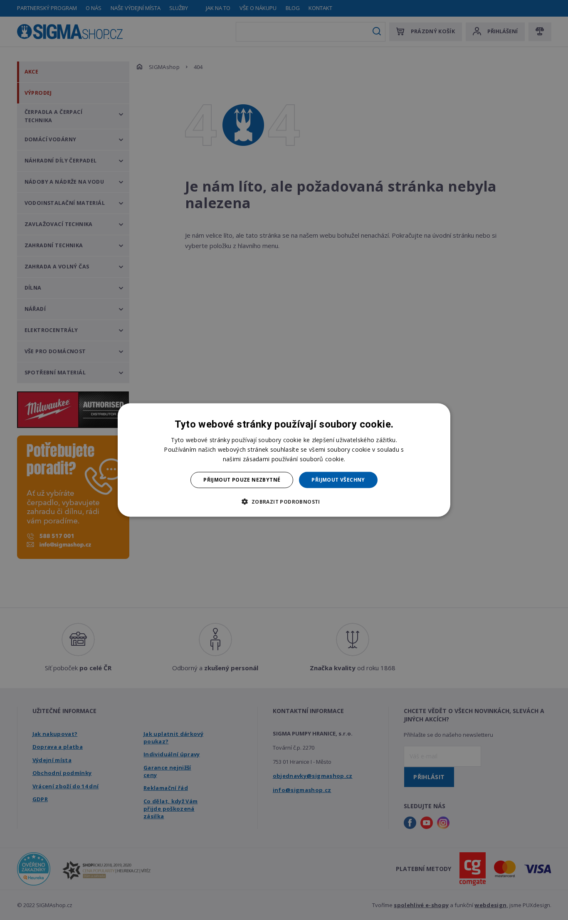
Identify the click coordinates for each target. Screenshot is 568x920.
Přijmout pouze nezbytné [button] (241, 479)
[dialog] (284, 460)
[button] (284, 501)
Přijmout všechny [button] (338, 479)
